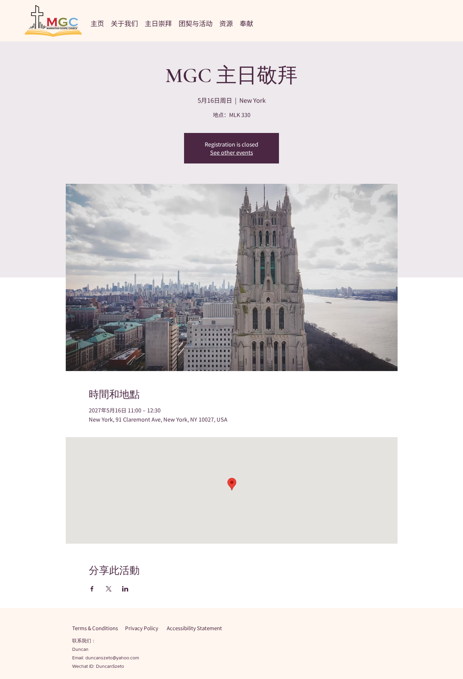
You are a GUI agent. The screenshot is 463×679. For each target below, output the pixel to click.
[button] (124, 22)
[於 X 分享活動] (108, 588)
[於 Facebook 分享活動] (92, 588)
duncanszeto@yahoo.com (112, 657)
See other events (231, 152)
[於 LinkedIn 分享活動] (125, 588)
